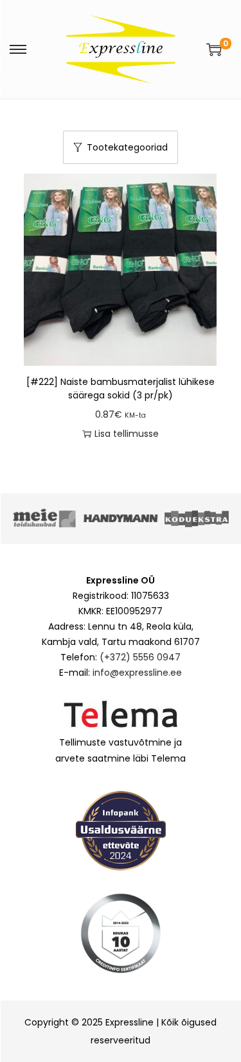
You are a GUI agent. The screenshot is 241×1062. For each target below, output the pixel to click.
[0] (214, 49)
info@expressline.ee (137, 672)
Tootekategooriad (127, 147)
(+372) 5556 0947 (140, 657)
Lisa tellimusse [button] (126, 433)
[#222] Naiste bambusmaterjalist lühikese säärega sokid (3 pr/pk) (120, 388)
